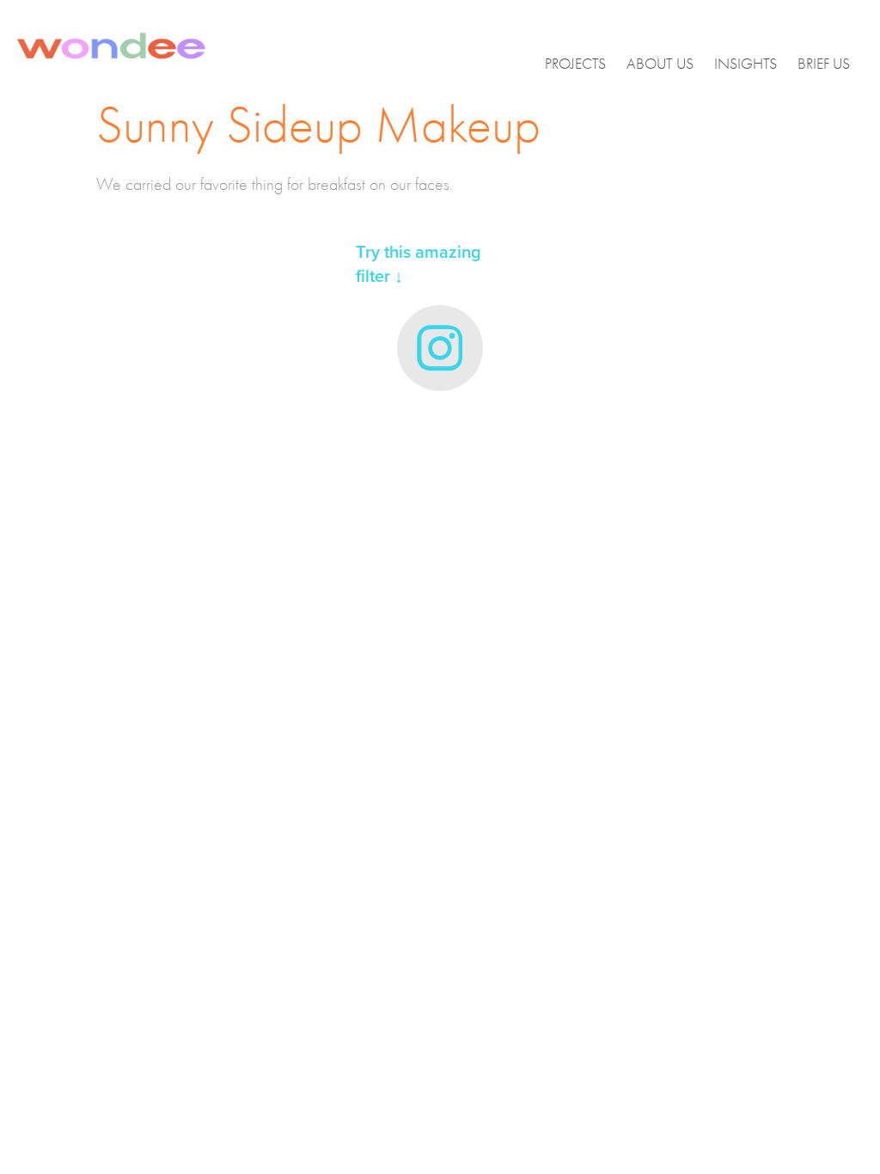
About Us (660, 64)
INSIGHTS (745, 64)
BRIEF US (824, 64)
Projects (575, 64)
